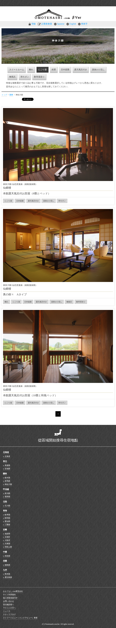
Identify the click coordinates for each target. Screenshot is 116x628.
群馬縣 (7, 481)
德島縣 (7, 565)
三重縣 (7, 525)
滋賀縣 (7, 534)
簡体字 (84, 24)
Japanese (60, 24)
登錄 (33, 24)
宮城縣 (7, 469)
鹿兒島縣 (8, 577)
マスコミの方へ (9, 608)
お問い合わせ (8, 601)
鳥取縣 (7, 556)
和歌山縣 (8, 547)
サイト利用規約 (9, 595)
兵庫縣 (7, 544)
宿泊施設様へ (8, 604)
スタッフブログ (9, 614)
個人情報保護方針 (10, 598)
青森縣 (7, 465)
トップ (4, 95)
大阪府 (7, 540)
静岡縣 (7, 518)
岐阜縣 (7, 515)
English (72, 24)
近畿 (5, 529)
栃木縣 (7, 478)
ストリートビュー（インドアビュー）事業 (20, 618)
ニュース (6, 611)
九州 (5, 570)
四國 (5, 561)
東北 (5, 461)
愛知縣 (7, 521)
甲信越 (6, 489)
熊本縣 (7, 574)
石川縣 (7, 506)
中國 (5, 552)
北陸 (5, 501)
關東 (11, 95)
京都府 (7, 537)
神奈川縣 (8, 484)
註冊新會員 (46, 24)
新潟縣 (7, 493)
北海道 (6, 452)
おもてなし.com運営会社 (13, 591)
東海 (5, 510)
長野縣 (7, 497)
